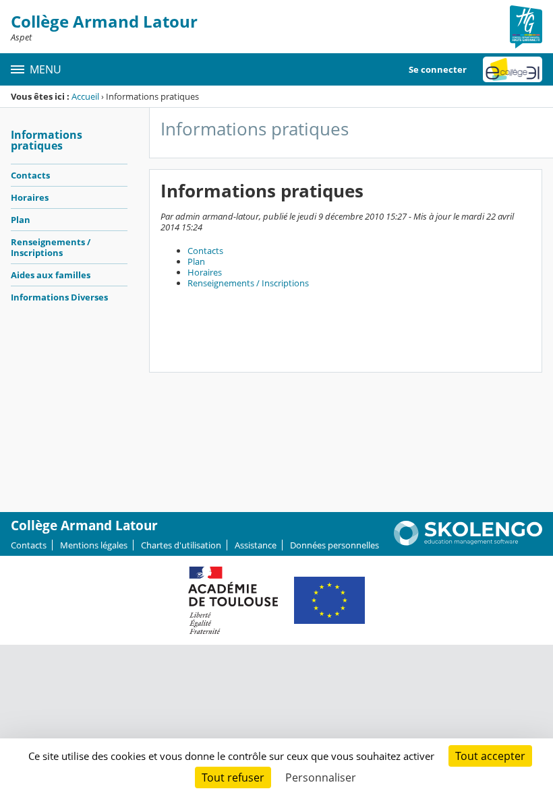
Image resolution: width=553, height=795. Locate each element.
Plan (20, 220)
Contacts (30, 175)
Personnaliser (320, 777)
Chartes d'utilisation (181, 545)
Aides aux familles (50, 275)
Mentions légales (93, 545)
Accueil (85, 96)
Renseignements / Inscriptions (50, 247)
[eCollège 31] (512, 69)
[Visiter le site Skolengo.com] (468, 542)
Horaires (30, 197)
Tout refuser (233, 777)
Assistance (255, 545)
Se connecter (438, 69)
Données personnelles (334, 545)
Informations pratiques (46, 140)
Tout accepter (490, 756)
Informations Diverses (59, 297)
